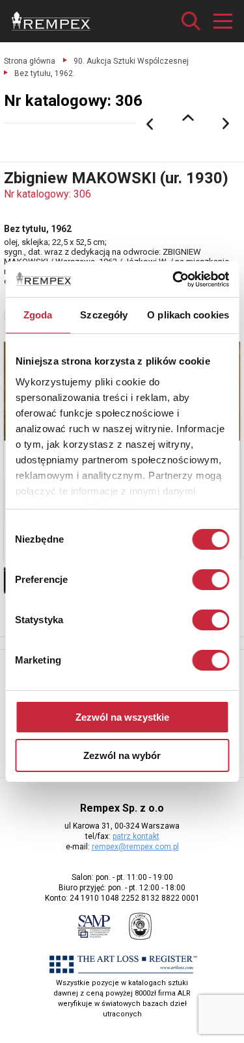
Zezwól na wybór (122, 755)
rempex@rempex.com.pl (135, 846)
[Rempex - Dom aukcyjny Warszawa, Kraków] (51, 21)
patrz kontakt (136, 836)
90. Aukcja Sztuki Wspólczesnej (131, 61)
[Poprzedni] (150, 124)
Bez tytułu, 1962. (44, 73)
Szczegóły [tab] (104, 314)
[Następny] (226, 124)
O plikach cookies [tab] (188, 314)
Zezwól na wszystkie (122, 717)
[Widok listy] (188, 118)
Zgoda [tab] (38, 314)
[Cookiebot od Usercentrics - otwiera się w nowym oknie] (173, 279)
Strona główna (29, 61)
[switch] (210, 579)
